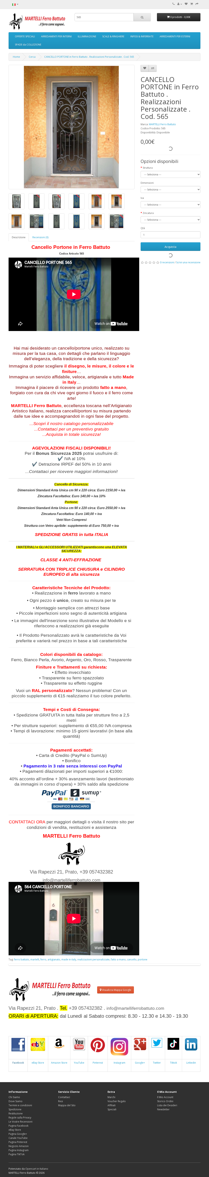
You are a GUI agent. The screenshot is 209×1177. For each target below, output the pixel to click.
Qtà (143, 228)
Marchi (111, 1097)
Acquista (170, 247)
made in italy (68, 959)
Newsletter (163, 1109)
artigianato (54, 959)
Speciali (112, 1109)
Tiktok (173, 1062)
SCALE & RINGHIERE (113, 36)
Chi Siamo (14, 1097)
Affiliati (112, 1105)
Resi (60, 1101)
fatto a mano (118, 959)
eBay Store (38, 1062)
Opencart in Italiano (36, 1168)
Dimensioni (147, 183)
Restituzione (16, 1113)
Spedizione (15, 1109)
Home (16, 57)
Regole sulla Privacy (20, 1117)
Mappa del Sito (67, 1105)
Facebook (18, 1062)
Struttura (148, 167)
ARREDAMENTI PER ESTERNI (175, 36)
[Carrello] (191, 4)
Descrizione (19, 237)
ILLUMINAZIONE (87, 36)
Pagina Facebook (18, 1125)
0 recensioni (167, 262)
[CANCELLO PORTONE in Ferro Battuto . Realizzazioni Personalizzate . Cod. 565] (72, 127)
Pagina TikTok (16, 1154)
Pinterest (98, 1062)
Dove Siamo (15, 1101)
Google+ (140, 1062)
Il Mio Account (165, 1097)
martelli (34, 959)
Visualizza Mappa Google (116, 990)
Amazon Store (59, 1062)
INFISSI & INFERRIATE (141, 36)
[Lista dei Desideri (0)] (186, 4)
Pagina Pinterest (18, 1142)
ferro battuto (21, 959)
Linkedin (191, 1062)
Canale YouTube (18, 1138)
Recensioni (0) (40, 237)
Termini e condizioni (20, 1105)
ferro (43, 959)
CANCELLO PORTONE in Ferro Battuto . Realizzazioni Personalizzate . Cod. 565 (89, 57)
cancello (132, 959)
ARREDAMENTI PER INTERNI (56, 36)
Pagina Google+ (18, 1134)
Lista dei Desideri (167, 1105)
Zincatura (148, 213)
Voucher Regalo (117, 1101)
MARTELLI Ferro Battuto (162, 124)
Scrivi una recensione (188, 262)
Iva (142, 198)
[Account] (179, 4)
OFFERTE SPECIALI (25, 36)
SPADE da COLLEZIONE (28, 44)
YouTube (79, 1062)
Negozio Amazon (19, 1146)
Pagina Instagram (19, 1150)
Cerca (32, 57)
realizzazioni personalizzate (93, 959)
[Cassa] (197, 4)
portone (142, 959)
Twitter (157, 1062)
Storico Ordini (165, 1101)
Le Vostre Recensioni (20, 1121)
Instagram (119, 1062)
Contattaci (64, 1097)
